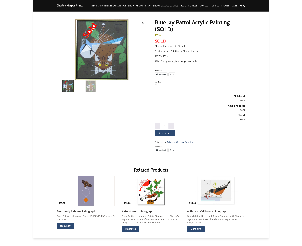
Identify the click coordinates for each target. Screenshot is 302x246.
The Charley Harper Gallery (70, 5)
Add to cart (165, 133)
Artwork (171, 142)
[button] (143, 23)
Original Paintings (185, 142)
